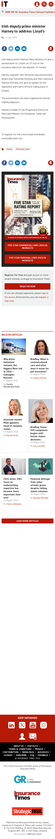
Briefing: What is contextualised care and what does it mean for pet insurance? (39, 365)
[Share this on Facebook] (4, 48)
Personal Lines (23, 149)
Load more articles (27, 521)
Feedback (43, 755)
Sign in (14, 42)
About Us (19, 746)
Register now (27, 286)
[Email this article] (24, 48)
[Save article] (50, 48)
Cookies (8, 755)
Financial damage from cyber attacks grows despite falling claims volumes (40, 485)
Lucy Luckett (39, 446)
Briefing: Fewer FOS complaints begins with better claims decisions (39, 433)
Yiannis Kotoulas (13, 504)
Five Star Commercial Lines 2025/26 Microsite (27, 246)
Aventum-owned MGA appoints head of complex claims (13, 424)
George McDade (40, 497)
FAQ (32, 755)
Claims (9, 149)
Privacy (39, 749)
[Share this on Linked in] (17, 48)
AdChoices (43, 752)
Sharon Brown (39, 378)
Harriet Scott (12, 435)
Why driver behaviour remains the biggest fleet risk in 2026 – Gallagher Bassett (13, 368)
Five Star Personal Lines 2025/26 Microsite (27, 259)
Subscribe (21, 755)
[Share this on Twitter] (11, 48)
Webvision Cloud (34, 834)
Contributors (11, 752)
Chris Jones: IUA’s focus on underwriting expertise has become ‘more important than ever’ (13, 488)
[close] (53, 42)
